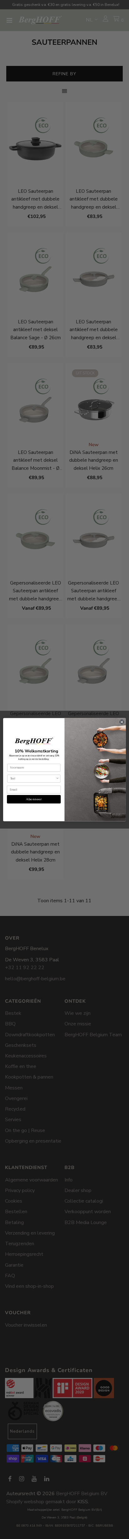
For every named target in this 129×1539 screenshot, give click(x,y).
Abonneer (33, 799)
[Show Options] (57, 778)
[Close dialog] (122, 722)
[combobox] (33, 778)
